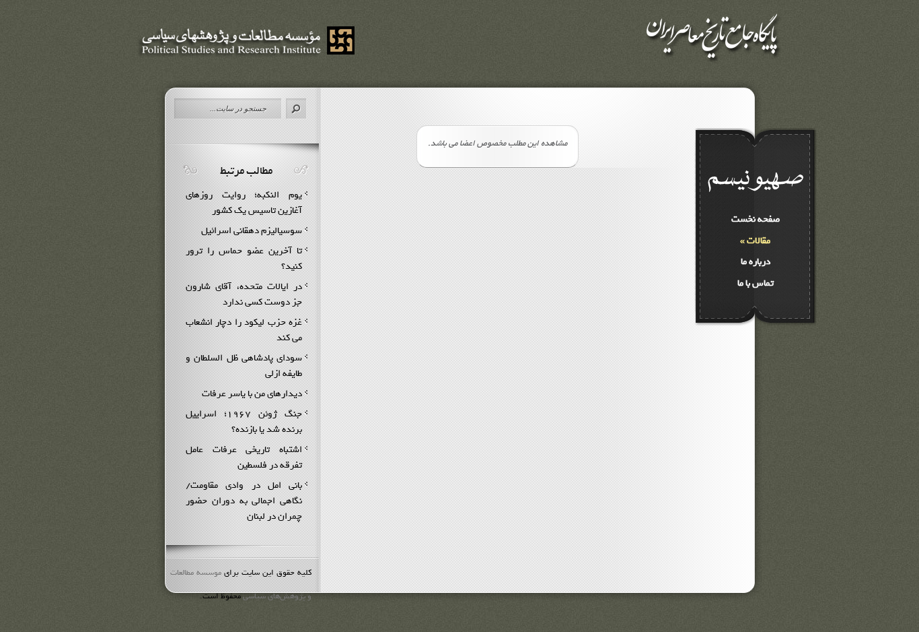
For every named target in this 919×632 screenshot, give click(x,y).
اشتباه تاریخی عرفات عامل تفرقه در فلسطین (244, 457)
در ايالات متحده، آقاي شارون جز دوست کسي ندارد (244, 294)
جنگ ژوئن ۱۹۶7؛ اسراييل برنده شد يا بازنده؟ (244, 421)
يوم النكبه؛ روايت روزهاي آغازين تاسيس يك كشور (244, 202)
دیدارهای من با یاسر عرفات (252, 394)
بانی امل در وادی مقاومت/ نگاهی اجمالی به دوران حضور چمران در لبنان (244, 501)
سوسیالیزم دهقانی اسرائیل (251, 231)
